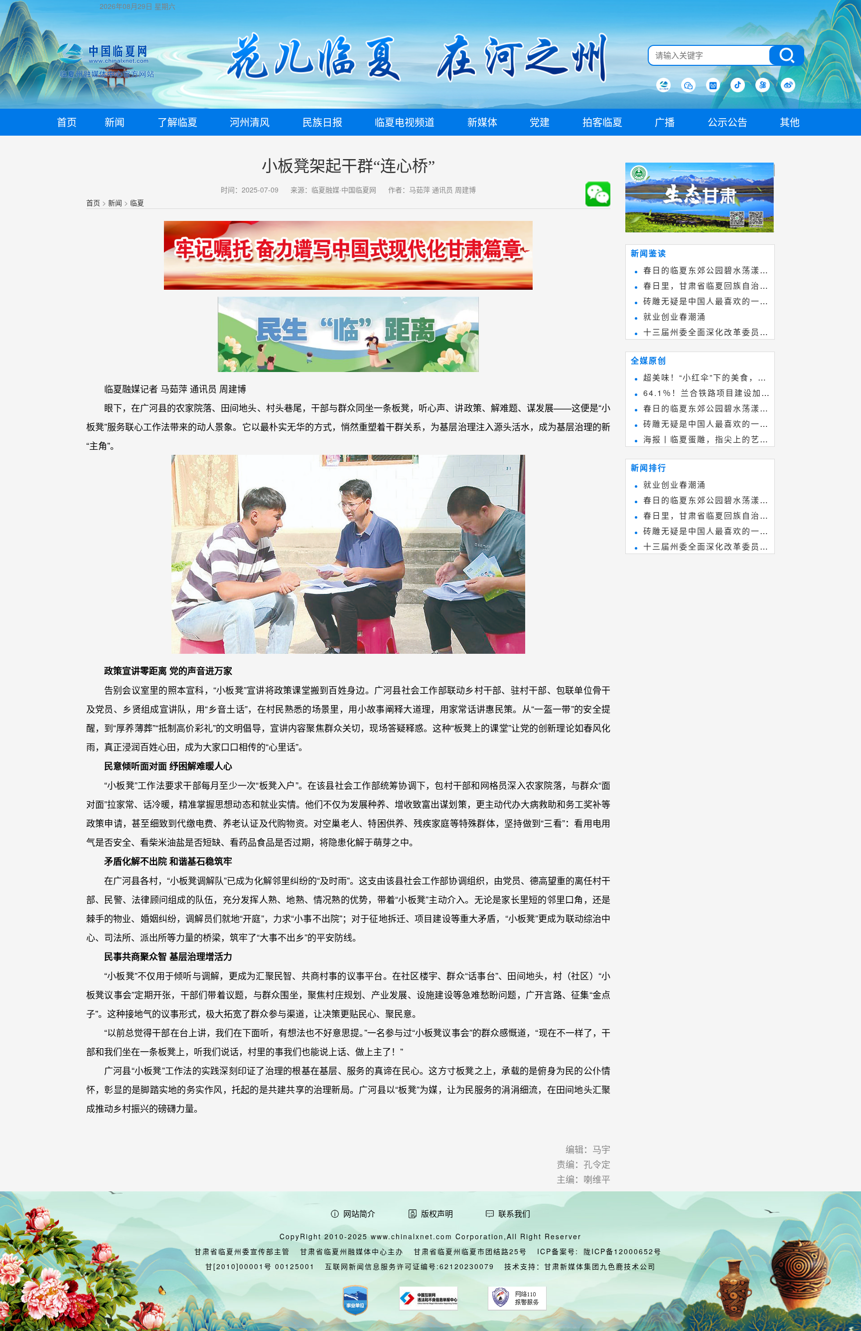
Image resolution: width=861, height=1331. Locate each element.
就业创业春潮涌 (674, 316)
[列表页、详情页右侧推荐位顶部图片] (700, 199)
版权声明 (437, 1213)
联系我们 (514, 1213)
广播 (665, 122)
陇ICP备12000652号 (622, 1251)
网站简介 (359, 1213)
